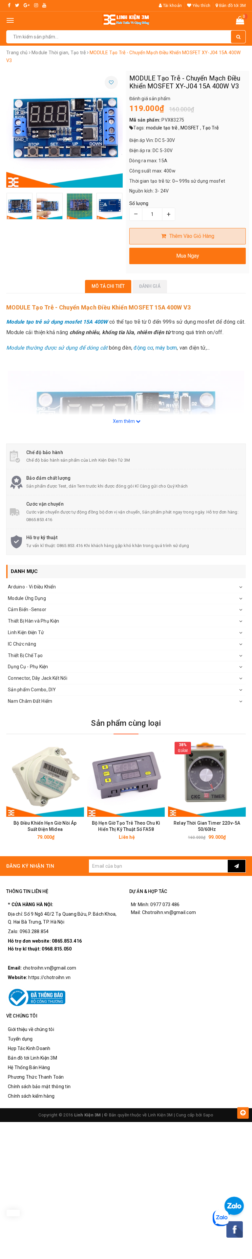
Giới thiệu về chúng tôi (31, 1029)
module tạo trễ (162, 127)
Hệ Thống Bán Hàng (29, 1067)
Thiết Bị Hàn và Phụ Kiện (33, 621)
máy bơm (166, 348)
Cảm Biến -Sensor (27, 609)
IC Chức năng (22, 644)
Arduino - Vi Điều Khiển (32, 586)
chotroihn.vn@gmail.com (49, 968)
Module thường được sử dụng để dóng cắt (57, 348)
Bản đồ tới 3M (232, 5)
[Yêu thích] (111, 82)
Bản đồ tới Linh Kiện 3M (32, 1058)
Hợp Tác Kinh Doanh (29, 1048)
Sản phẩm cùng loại (126, 723)
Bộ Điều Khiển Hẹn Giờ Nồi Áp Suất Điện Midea (44, 826)
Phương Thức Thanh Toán (36, 1077)
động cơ (143, 348)
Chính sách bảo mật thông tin (39, 1086)
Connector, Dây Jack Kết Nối (37, 678)
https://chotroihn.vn (49, 977)
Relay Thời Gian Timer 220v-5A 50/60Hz (207, 826)
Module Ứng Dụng (27, 598)
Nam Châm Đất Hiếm (30, 701)
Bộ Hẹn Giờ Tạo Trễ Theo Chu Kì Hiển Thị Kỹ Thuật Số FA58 (126, 826)
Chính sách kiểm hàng (31, 1096)
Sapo (208, 1114)
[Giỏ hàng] (240, 21)
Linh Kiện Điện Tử (26, 632)
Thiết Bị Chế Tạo (25, 655)
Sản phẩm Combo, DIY (32, 689)
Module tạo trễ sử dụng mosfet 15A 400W (57, 322)
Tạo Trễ (210, 127)
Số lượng (138, 203)
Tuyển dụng (20, 1039)
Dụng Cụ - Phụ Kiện (28, 666)
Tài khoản (172, 5)
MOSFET (189, 127)
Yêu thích (201, 5)
